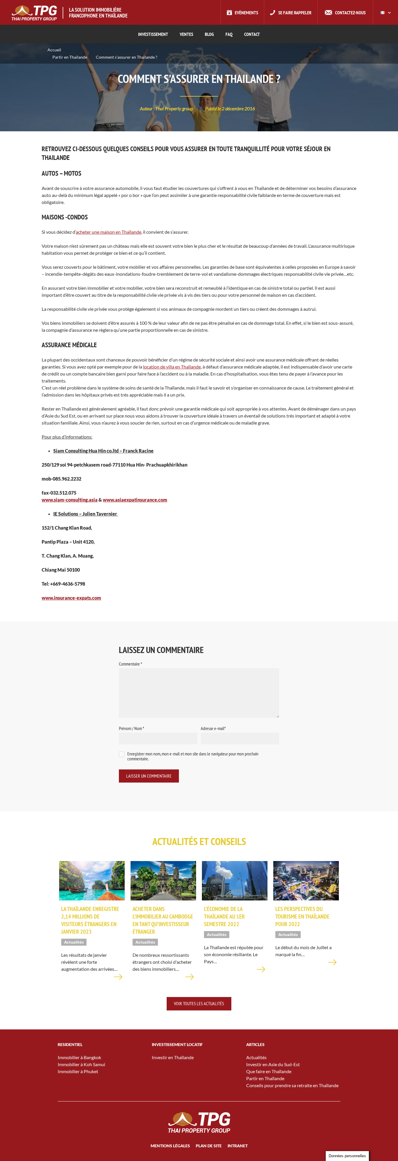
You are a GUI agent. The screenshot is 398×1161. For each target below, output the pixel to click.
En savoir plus (118, 980)
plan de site (209, 1145)
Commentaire (130, 664)
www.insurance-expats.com (71, 597)
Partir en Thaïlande (69, 57)
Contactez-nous (350, 12)
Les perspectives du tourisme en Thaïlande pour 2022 (302, 916)
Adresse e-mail (213, 728)
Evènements (246, 12)
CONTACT (252, 34)
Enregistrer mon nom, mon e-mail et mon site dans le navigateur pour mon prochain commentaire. (192, 756)
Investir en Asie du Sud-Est (273, 1064)
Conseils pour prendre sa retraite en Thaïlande (292, 1085)
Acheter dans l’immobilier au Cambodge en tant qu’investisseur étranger (163, 920)
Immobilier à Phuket (78, 1071)
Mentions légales (170, 1145)
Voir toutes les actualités (199, 1003)
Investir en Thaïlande (173, 1057)
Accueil (54, 49)
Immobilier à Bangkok (79, 1057)
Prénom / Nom (131, 728)
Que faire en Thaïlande (268, 1071)
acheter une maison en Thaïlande (108, 232)
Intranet (238, 1145)
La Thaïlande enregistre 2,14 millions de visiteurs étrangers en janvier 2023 (90, 920)
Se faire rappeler (294, 12)
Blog (209, 34)
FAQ (229, 34)
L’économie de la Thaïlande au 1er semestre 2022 (224, 916)
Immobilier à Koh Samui (81, 1064)
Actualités (256, 1057)
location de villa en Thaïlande (172, 366)
